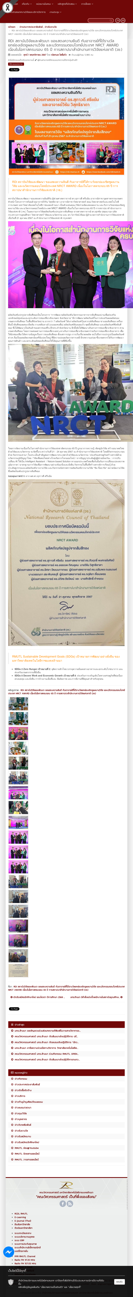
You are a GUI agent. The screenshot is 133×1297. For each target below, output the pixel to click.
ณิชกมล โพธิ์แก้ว (59, 55)
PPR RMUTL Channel (25, 1256)
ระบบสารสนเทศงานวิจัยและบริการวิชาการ (27, 12)
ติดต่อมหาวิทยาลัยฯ (23, 1228)
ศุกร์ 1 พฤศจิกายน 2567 (35, 55)
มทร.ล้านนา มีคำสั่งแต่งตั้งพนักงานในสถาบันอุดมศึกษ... (95, 997)
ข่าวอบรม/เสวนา (22, 1107)
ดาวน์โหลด (86, 4)
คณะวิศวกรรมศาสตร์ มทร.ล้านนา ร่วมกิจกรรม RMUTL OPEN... (46, 1054)
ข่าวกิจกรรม (20, 1079)
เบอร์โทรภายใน (21, 1251)
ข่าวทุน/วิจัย (20, 1113)
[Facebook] (63, 1203)
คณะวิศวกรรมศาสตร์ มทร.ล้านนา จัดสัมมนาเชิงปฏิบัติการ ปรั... (46, 1036)
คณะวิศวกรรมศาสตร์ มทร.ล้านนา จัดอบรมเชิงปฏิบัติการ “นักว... (46, 1042)
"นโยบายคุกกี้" (74, 1287)
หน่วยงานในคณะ (43, 4)
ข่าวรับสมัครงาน (22, 1136)
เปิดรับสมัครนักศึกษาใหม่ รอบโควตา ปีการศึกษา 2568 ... (38, 997)
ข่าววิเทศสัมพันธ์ (22, 1125)
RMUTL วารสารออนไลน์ (26, 1159)
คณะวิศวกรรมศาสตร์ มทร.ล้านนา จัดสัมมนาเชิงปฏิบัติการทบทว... (47, 1059)
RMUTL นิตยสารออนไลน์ (26, 1153)
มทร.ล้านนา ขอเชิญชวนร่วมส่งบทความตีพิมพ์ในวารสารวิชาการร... (47, 1030)
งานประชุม (54, 12)
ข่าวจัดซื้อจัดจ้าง (22, 1090)
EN (123, 20)
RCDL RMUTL (21, 1213)
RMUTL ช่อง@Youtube (26, 1148)
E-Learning (20, 1217)
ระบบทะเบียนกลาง (23, 1233)
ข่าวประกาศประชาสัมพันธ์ (27, 1084)
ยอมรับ (119, 1281)
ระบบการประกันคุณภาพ (26, 1244)
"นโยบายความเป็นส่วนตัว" (51, 1287)
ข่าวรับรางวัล (21, 1130)
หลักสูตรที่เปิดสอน (66, 4)
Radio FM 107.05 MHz (25, 1263)
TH (118, 20)
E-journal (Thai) (23, 1221)
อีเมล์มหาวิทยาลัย (22, 1224)
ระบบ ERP (19, 1240)
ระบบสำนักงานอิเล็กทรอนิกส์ (28, 1247)
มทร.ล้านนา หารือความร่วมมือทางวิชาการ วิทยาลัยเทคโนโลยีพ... (46, 1048)
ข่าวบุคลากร (20, 1119)
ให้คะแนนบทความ (16, 64)
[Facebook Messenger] (9, 1251)
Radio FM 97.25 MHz (25, 1260)
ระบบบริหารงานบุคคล (24, 1237)
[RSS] (70, 1203)
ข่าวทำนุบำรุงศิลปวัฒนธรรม (28, 1102)
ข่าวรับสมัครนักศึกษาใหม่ (26, 1142)
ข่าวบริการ (19, 1096)
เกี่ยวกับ (25, 4)
